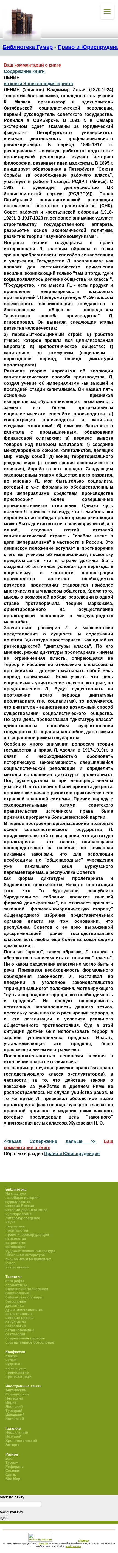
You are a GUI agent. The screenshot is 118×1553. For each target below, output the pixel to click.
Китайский (14, 1419)
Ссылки (12, 1471)
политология (16, 1230)
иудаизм (12, 1364)
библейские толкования (26, 1289)
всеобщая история (22, 1198)
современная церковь (25, 1338)
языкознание (17, 1267)
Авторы (12, 1445)
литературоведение (22, 1218)
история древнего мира (26, 1210)
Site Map (12, 1479)
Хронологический (21, 1441)
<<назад (12, 1141)
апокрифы (14, 1281)
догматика (14, 1305)
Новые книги (16, 1432)
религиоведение (19, 1330)
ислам (10, 1360)
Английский (15, 1390)
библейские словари (23, 1297)
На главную (15, 1193)
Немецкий (14, 1398)
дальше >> (80, 1141)
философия (16, 1247)
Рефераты (14, 1467)
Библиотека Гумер (28, 47)
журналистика (17, 1202)
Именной (13, 1436)
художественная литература (30, 1251)
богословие (15, 1301)
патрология (15, 1326)
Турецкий (13, 1411)
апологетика (16, 1285)
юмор (10, 1263)
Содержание (43, 1141)
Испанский (14, 1415)
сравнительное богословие (29, 1342)
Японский (14, 1406)
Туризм (11, 1462)
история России (19, 1206)
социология (15, 1243)
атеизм (11, 1356)
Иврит (10, 1402)
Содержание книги (24, 71)
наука (10, 1222)
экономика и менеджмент (28, 1259)
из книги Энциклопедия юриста (38, 83)
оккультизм (15, 1322)
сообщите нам (73, 1546)
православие (17, 1372)
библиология (17, 1293)
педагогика (15, 1226)
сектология (15, 1334)
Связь (10, 1475)
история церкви (19, 1318)
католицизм (15, 1368)
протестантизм (18, 1376)
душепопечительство (24, 1310)
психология (15, 1239)
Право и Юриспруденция (72, 1153)
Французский (17, 1394)
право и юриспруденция (27, 1234)
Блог (9, 1458)
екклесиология (18, 1314)
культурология (18, 1214)
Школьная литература (25, 1255)
